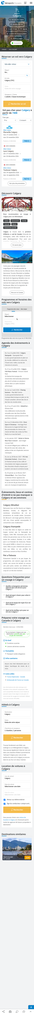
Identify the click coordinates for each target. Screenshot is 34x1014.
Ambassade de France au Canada (18, 680)
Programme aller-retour (13, 309)
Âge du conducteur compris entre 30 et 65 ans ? (19, 803)
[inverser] (27, 75)
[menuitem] (11, 3)
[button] (16, 20)
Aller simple (24, 309)
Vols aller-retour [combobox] (10, 64)
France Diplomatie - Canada (16, 677)
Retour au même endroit (15, 800)
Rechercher (18, 330)
